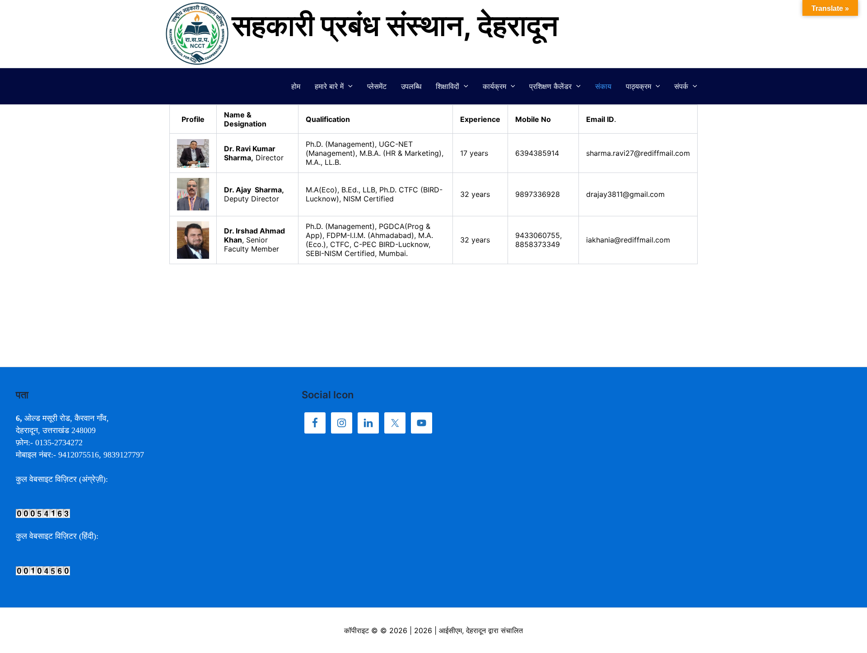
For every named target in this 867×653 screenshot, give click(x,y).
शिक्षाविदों (447, 86)
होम (295, 86)
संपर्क (681, 86)
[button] (348, 86)
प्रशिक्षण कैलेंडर (550, 86)
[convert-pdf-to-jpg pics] (43, 513)
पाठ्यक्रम (638, 86)
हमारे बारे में (329, 86)
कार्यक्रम (494, 86)
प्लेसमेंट (377, 86)
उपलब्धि (411, 86)
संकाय (603, 86)
